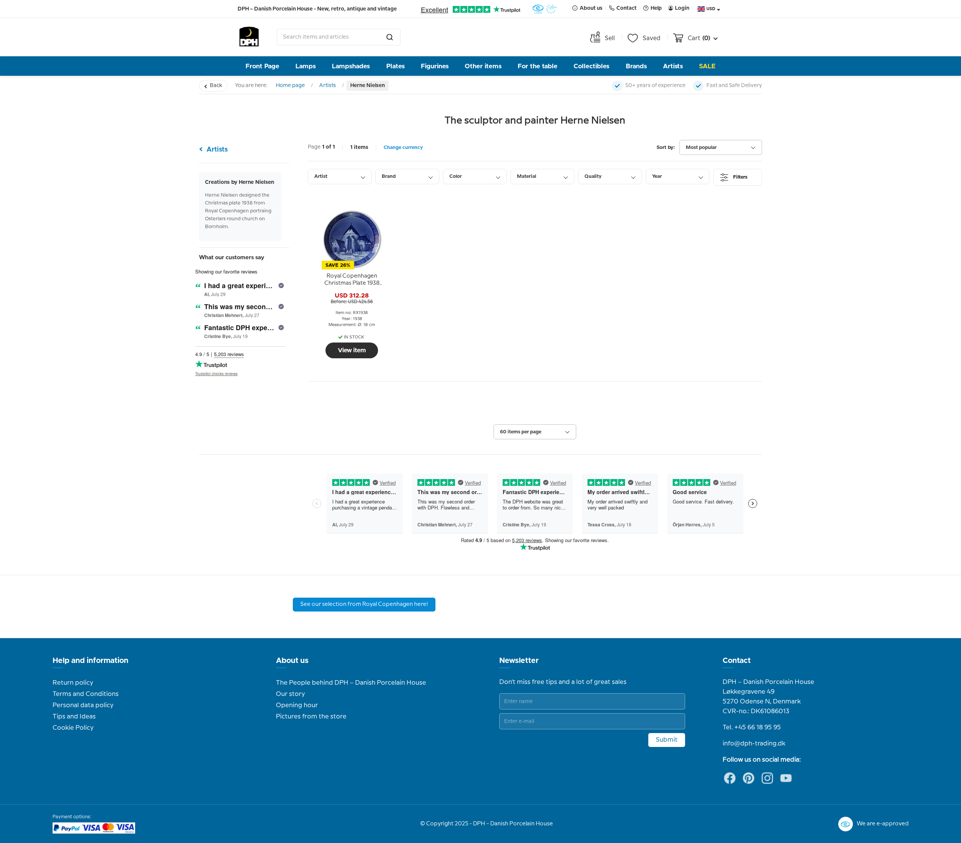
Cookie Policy (73, 728)
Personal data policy (83, 705)
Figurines (435, 66)
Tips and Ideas (74, 717)
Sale (707, 66)
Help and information (90, 660)
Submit (667, 740)
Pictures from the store (311, 717)
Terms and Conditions (86, 694)
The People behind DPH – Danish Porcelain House (351, 683)
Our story (290, 694)
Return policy (73, 683)
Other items (483, 66)
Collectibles (591, 66)
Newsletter (519, 660)
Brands (636, 66)
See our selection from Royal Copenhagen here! (364, 604)
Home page (290, 85)
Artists (673, 66)
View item (352, 350)
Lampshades (351, 66)
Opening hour (297, 705)
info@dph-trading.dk (754, 744)
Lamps (305, 66)
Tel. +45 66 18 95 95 (752, 727)
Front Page (262, 66)
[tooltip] (352, 280)
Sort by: (666, 147)
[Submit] (389, 37)
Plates (395, 66)
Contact (737, 660)
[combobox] (339, 37)
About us (292, 660)
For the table (537, 66)
